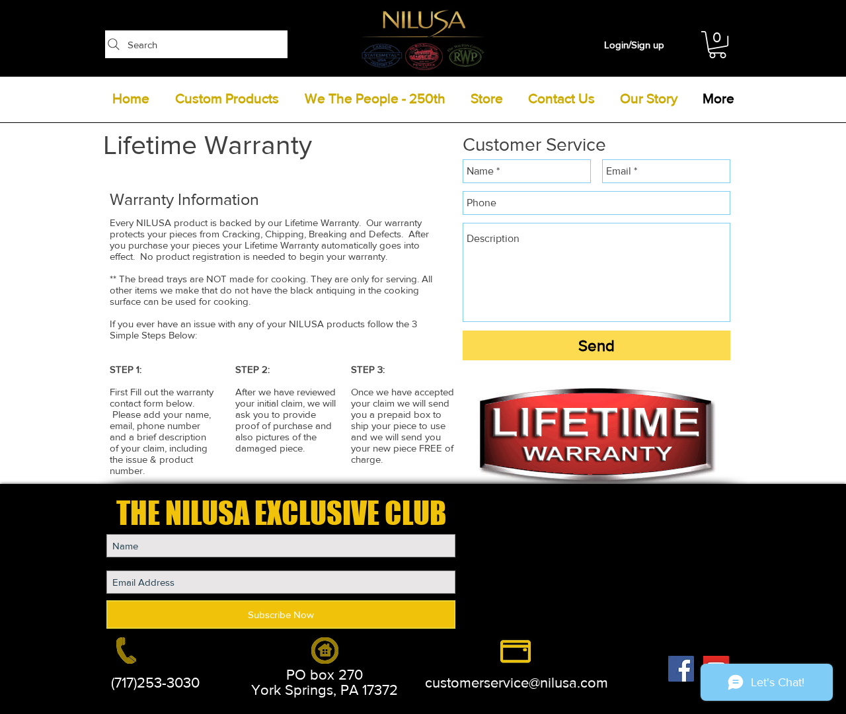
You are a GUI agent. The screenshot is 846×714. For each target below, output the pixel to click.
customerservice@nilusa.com (516, 682)
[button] (717, 44)
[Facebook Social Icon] (681, 669)
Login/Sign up (634, 44)
